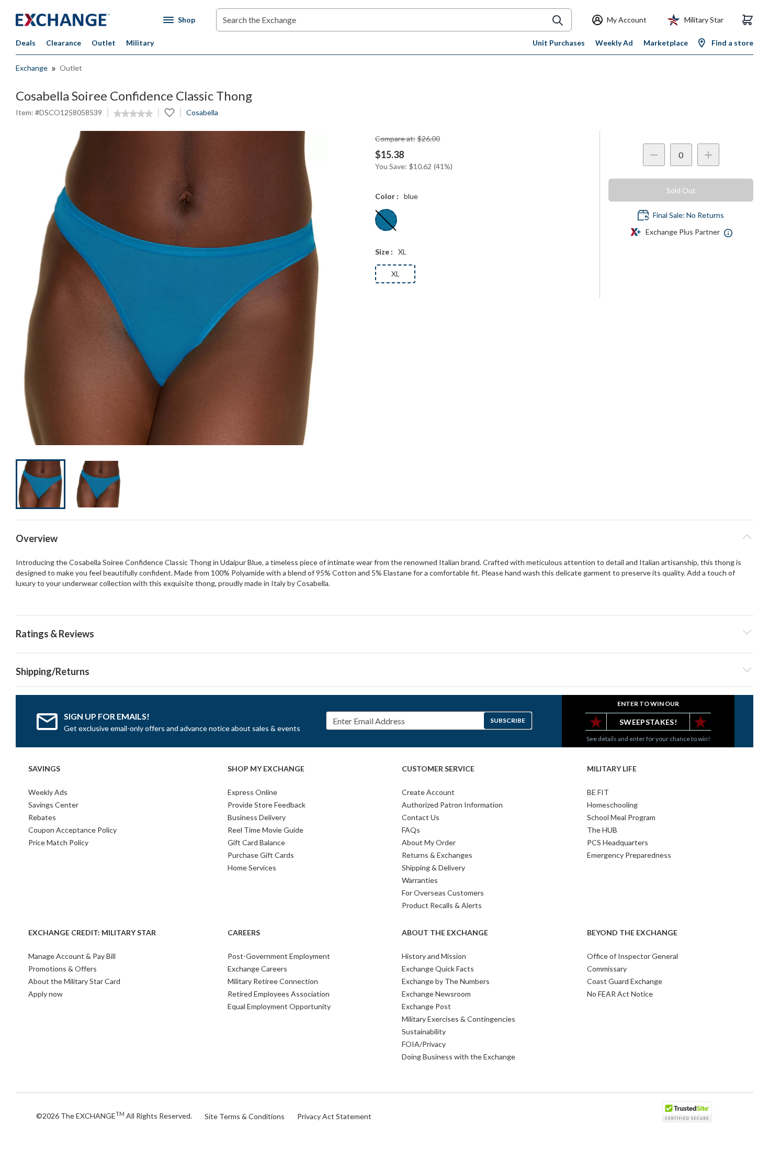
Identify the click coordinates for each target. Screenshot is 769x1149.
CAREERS (244, 933)
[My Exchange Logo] (82, 20)
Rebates (42, 817)
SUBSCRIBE (507, 720)
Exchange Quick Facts (438, 968)
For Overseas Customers (443, 892)
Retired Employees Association (279, 993)
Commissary (607, 968)
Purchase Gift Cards (261, 854)
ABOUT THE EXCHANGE (445, 933)
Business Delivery (257, 817)
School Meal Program (621, 817)
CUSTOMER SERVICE (438, 769)
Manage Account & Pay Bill (72, 956)
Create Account (428, 792)
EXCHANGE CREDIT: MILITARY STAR (92, 933)
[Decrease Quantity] (654, 154)
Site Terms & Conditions (245, 1116)
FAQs (411, 829)
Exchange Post (426, 1006)
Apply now (45, 993)
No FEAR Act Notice (620, 993)
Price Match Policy (58, 842)
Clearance (63, 42)
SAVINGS (44, 769)
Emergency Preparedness (629, 854)
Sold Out (681, 190)
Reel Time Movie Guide (265, 829)
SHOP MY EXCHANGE (266, 769)
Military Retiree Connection (273, 981)
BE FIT (598, 792)
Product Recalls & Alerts (442, 905)
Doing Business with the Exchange (458, 1056)
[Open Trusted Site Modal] (687, 1111)
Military (140, 42)
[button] (384, 632)
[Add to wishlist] (169, 112)
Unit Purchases (559, 42)
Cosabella (202, 112)
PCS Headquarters (617, 842)
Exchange (32, 67)
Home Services (252, 867)
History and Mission (434, 956)
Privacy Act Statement (334, 1116)
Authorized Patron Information (452, 804)
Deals (26, 42)
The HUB (602, 829)
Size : (384, 251)
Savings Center (53, 804)
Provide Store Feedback (267, 804)
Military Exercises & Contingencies (458, 1018)
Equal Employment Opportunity (279, 1006)
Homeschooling (612, 804)
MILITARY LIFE (612, 769)
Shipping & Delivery (433, 867)
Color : (387, 196)
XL (395, 273)
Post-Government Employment (279, 956)
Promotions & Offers (62, 968)
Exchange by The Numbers (446, 981)
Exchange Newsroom (436, 993)
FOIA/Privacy (424, 1044)
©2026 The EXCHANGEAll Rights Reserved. (114, 1115)
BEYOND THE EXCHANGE (632, 933)
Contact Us (420, 817)
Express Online (252, 792)
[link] (133, 113)
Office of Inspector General (632, 956)
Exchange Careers (257, 968)
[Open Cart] (747, 20)
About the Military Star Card (74, 981)
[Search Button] (557, 20)
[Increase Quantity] (708, 154)
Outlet (104, 42)
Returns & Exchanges (437, 854)
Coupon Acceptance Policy (72, 829)
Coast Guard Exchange (624, 981)
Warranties (420, 880)
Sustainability (424, 1031)
